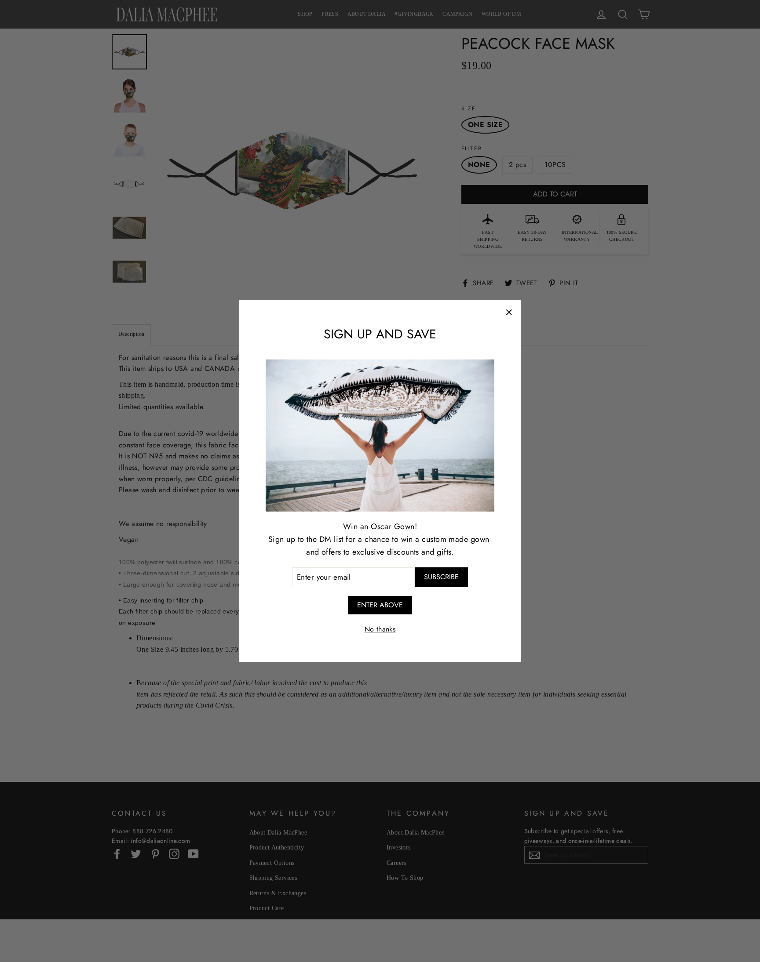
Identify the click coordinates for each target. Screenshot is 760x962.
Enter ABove (380, 605)
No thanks (380, 629)
